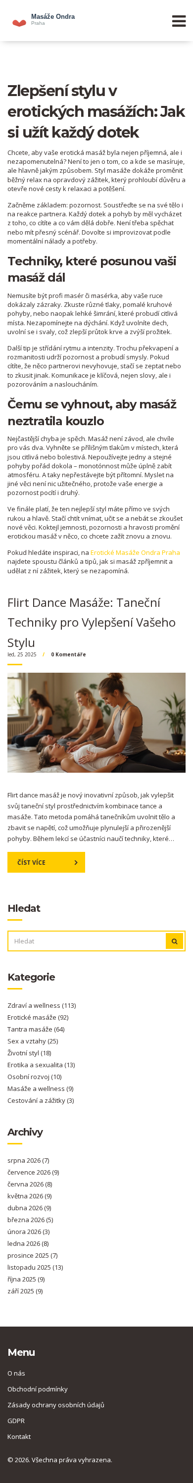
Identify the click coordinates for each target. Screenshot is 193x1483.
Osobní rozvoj (34, 1076)
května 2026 (29, 1195)
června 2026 (29, 1184)
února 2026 (28, 1231)
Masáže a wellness (40, 1088)
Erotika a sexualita (41, 1064)
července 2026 (33, 1172)
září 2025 (25, 1290)
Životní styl (29, 1052)
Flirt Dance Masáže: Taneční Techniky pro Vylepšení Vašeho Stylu (91, 622)
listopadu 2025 (35, 1267)
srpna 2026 (28, 1160)
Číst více (31, 862)
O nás (16, 1373)
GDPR (16, 1420)
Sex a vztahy (32, 1041)
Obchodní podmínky (37, 1388)
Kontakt (19, 1436)
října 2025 (26, 1279)
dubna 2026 (29, 1207)
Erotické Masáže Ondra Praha (135, 552)
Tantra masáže (35, 1029)
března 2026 (30, 1219)
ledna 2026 (27, 1243)
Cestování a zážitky (40, 1100)
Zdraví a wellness (41, 1005)
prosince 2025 (32, 1255)
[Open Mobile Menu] (179, 20)
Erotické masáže (37, 1017)
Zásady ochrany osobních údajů (55, 1404)
